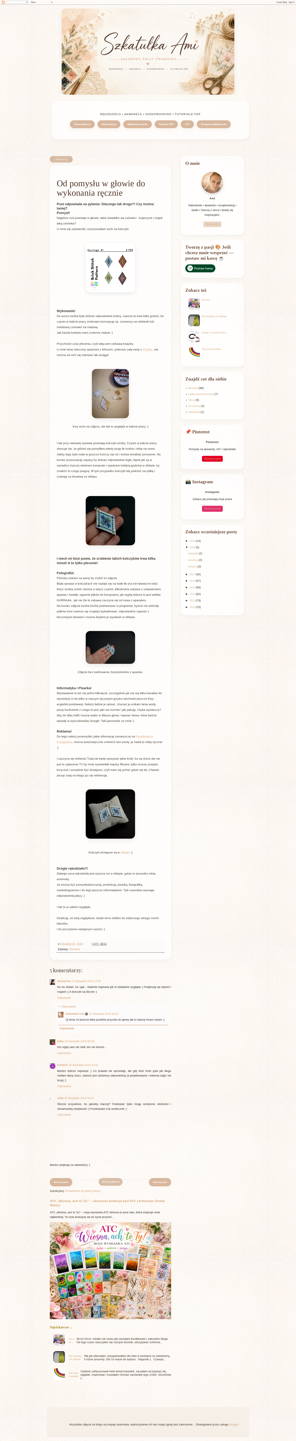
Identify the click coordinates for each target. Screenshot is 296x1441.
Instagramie (64, 742)
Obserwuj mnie (212, 458)
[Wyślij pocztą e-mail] (93, 944)
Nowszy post (61, 1182)
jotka (60, 1041)
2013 (193, 600)
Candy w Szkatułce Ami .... (215, 332)
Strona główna (110, 1181)
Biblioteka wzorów (137, 124)
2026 (193, 541)
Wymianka (194, 412)
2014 (193, 594)
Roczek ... (207, 299)
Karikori (62, 1065)
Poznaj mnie (212, 224)
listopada (193, 553)
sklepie (125, 852)
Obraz (191, 400)
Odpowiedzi (69, 1006)
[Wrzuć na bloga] (96, 944)
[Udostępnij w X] (99, 944)
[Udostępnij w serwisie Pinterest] (105, 944)
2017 (193, 574)
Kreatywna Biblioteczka (213, 124)
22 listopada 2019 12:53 (86, 981)
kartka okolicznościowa (201, 394)
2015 (193, 587)
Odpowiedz (64, 997)
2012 (193, 607)
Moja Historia (109, 124)
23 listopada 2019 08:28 (79, 1041)
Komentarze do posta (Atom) (83, 1191)
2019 (193, 547)
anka (60, 1098)
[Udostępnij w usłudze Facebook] (102, 944)
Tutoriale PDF (166, 124)
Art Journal (194, 406)
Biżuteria (74, 949)
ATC (187, 124)
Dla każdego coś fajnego (214, 316)
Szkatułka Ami (75, 1013)
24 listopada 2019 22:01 (83, 1065)
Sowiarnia (63, 981)
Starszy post (160, 1182)
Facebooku (143, 736)
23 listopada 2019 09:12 (103, 1013)
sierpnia (193, 566)
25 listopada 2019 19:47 (79, 1098)
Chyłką (147, 349)
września (193, 560)
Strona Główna (82, 124)
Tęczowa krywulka (211, 349)
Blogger (233, 1424)
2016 (193, 581)
